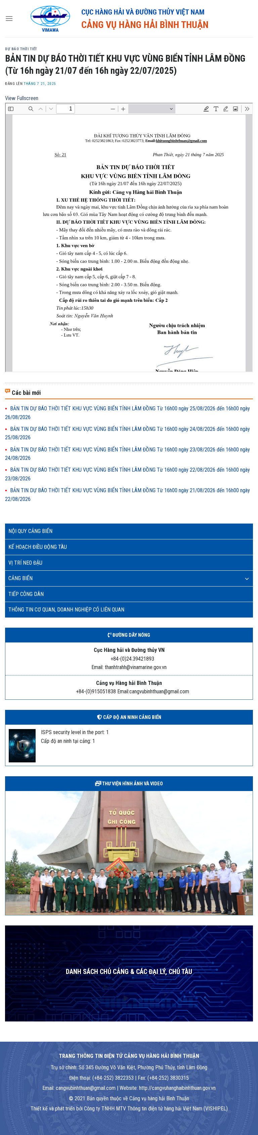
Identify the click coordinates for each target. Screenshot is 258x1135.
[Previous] (9, 852)
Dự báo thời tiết (21, 49)
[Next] (249, 852)
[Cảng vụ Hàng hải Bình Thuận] (133, 18)
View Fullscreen (21, 98)
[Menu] (9, 18)
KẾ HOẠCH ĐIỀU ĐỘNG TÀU (37, 547)
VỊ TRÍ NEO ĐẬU (25, 563)
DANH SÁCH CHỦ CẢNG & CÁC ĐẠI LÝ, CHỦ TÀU (129, 972)
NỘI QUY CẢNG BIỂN (30, 531)
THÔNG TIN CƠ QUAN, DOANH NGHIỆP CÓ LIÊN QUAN (66, 609)
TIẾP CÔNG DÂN (26, 594)
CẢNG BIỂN (20, 578)
